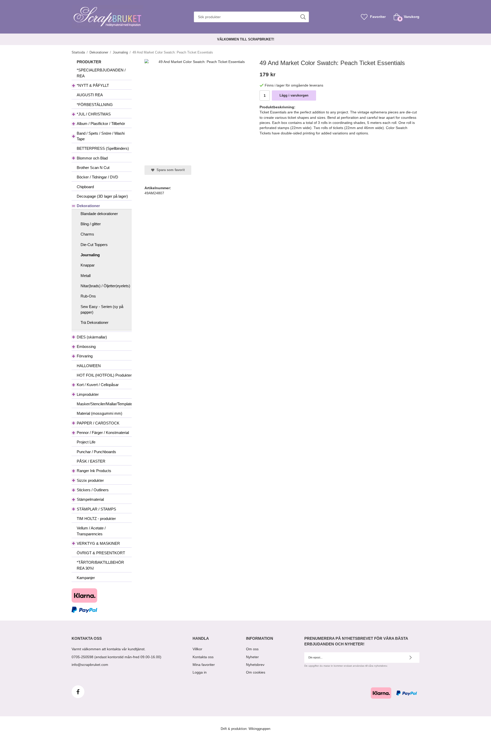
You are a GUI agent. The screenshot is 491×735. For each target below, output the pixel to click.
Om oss (252, 649)
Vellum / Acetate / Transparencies (91, 531)
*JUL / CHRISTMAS (94, 114)
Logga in (200, 672)
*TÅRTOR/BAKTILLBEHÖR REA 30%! (100, 565)
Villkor (197, 649)
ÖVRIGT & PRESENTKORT (101, 553)
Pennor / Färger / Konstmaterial (103, 432)
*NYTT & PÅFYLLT (93, 85)
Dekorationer (88, 206)
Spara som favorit (169, 170)
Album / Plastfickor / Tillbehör (101, 123)
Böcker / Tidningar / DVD (97, 177)
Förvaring (85, 356)
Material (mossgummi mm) (99, 413)
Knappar (88, 265)
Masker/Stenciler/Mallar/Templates (104, 404)
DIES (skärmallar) (92, 337)
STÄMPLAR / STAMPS (96, 509)
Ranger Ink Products (94, 470)
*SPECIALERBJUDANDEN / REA (101, 73)
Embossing (86, 346)
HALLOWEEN (89, 366)
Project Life (86, 442)
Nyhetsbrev (255, 665)
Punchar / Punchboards (96, 452)
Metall (86, 275)
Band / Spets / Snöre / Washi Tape (101, 136)
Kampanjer (86, 578)
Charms (87, 234)
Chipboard (85, 187)
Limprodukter (88, 394)
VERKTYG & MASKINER (98, 543)
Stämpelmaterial (90, 499)
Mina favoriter (204, 665)
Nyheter (252, 657)
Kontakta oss (203, 657)
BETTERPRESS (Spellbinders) (103, 148)
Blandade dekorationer (99, 213)
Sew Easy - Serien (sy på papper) (102, 309)
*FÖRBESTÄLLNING (95, 104)
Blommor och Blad (92, 158)
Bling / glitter (91, 224)
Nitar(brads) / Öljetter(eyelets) (105, 286)
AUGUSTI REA (90, 95)
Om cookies (255, 672)
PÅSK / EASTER (91, 461)
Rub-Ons (88, 296)
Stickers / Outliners (93, 490)
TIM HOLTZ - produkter (96, 518)
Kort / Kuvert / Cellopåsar (98, 384)
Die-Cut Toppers (94, 244)
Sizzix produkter (90, 480)
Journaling (90, 255)
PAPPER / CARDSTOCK (98, 423)
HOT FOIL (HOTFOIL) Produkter (104, 375)
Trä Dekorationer (94, 322)
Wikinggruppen (259, 729)
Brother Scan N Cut (93, 167)
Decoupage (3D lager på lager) (102, 196)
